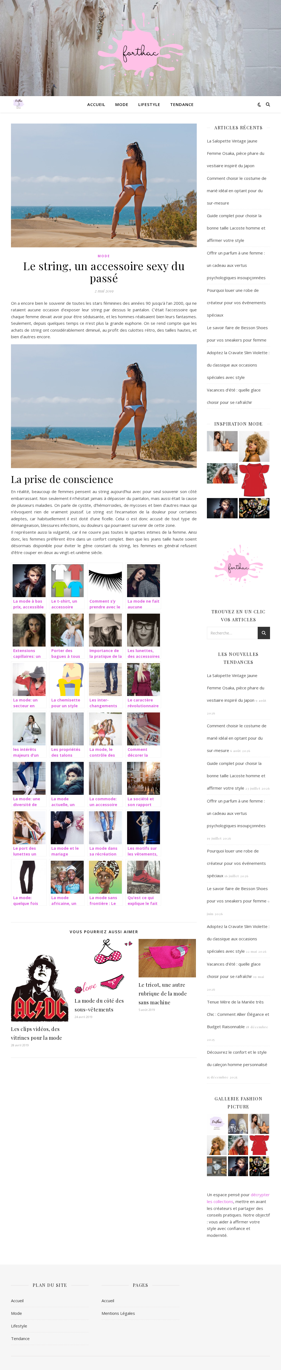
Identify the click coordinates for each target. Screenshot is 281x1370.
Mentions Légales (118, 1313)
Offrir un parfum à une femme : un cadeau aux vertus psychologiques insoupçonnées (236, 265)
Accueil (96, 104)
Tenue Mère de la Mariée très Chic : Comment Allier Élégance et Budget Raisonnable (238, 1014)
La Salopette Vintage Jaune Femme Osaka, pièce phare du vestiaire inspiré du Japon (235, 153)
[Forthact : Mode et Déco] (140, 48)
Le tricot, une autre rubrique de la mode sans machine (163, 994)
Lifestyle (149, 104)
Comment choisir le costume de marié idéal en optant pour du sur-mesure (236, 190)
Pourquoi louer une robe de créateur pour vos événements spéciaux (236, 302)
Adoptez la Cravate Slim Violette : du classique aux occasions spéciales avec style (238, 365)
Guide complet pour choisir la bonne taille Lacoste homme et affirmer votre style (236, 228)
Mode (121, 104)
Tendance (182, 104)
